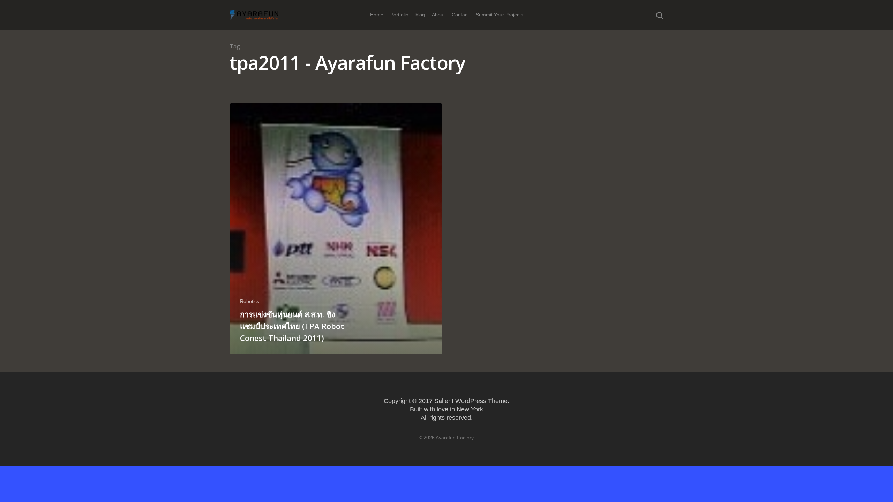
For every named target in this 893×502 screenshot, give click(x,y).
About (438, 14)
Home (376, 14)
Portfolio (399, 14)
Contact (460, 14)
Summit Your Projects (499, 14)
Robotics (249, 301)
